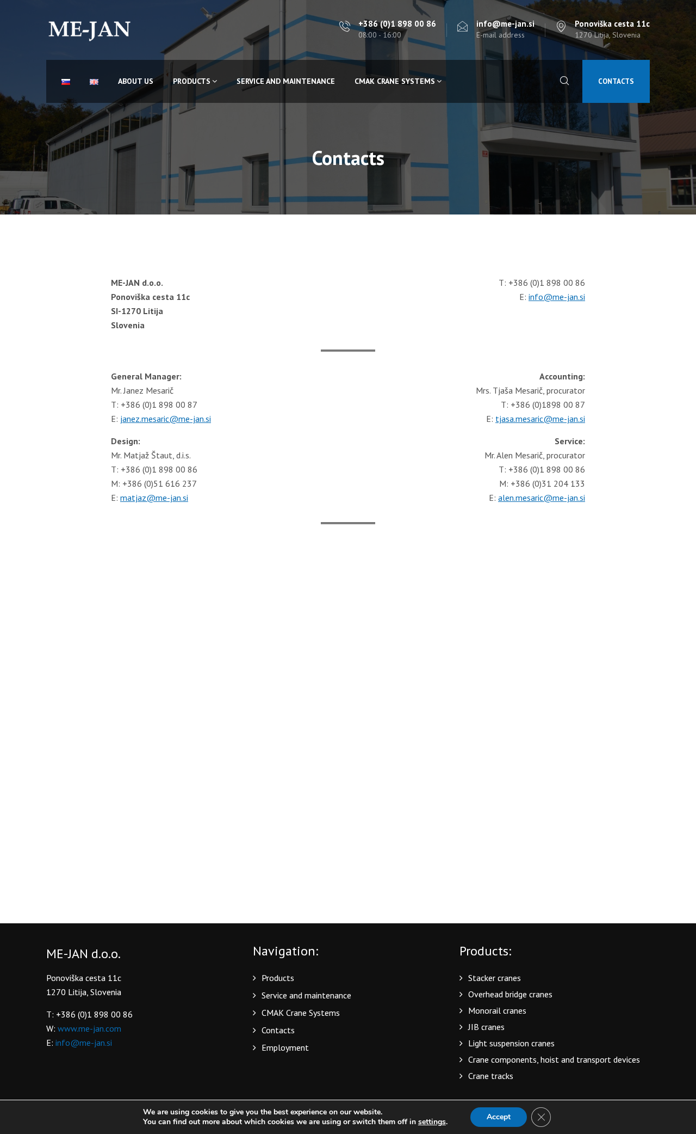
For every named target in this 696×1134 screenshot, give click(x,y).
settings (432, 1122)
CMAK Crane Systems (395, 81)
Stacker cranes (494, 977)
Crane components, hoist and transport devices (554, 1059)
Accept (499, 1117)
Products (191, 81)
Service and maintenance (286, 81)
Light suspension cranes (511, 1043)
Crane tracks (490, 1075)
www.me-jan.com (89, 1028)
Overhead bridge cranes (510, 994)
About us (135, 81)
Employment (285, 1047)
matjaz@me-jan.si (154, 497)
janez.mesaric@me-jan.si (165, 418)
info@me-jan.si (557, 296)
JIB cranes (486, 1026)
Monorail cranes (497, 1010)
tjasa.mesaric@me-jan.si (540, 418)
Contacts (616, 81)
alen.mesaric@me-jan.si (541, 497)
